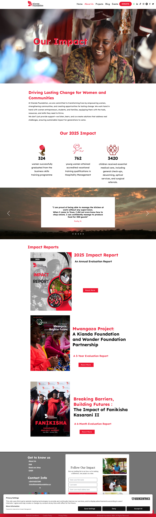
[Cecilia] (78, 234)
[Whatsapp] (134, 4)
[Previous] (8, 213)
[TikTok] (140, 4)
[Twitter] (153, 4)
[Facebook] (150, 4)
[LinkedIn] (137, 4)
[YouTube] (147, 4)
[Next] (147, 213)
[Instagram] (143, 4)
